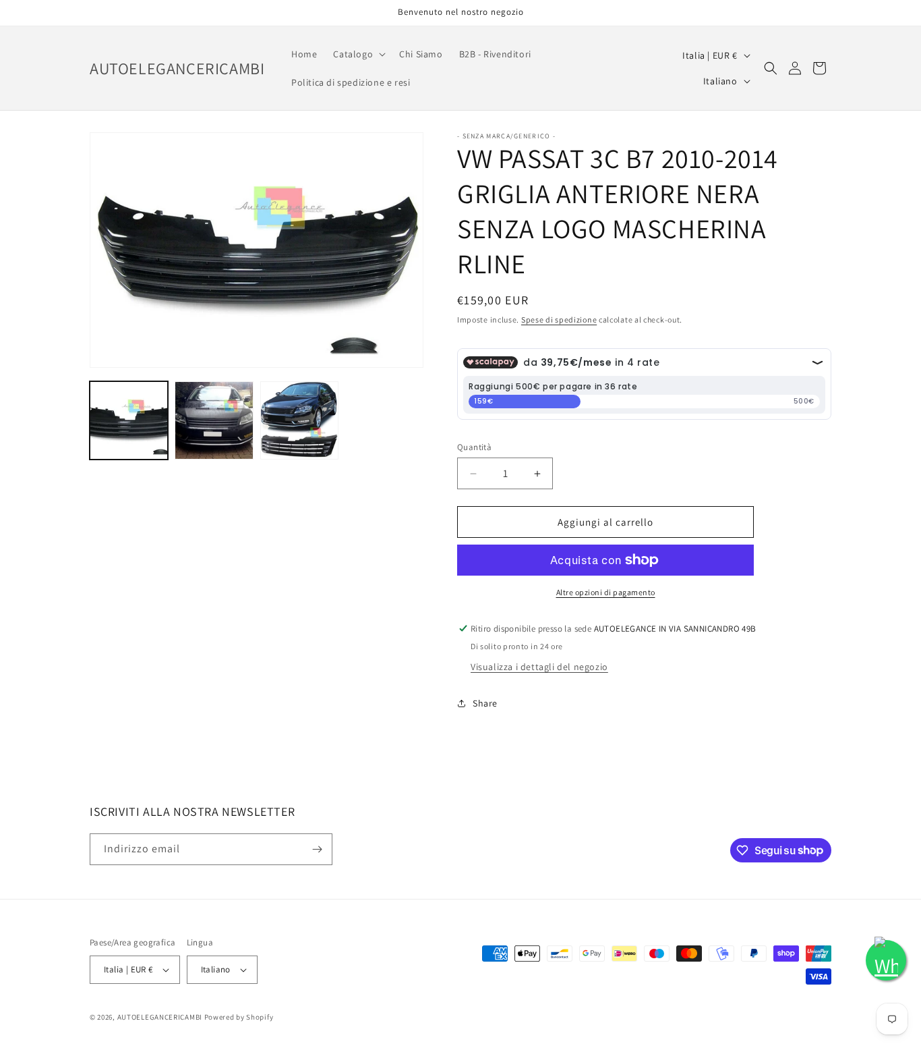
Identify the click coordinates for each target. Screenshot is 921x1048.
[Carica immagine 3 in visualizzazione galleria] (299, 420)
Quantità (474, 447)
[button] (358, 54)
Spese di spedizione (559, 319)
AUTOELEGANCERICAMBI (159, 1017)
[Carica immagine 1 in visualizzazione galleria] (129, 420)
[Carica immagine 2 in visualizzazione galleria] (214, 420)
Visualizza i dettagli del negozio (539, 667)
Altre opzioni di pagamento (605, 592)
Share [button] (485, 703)
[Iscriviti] (317, 849)
